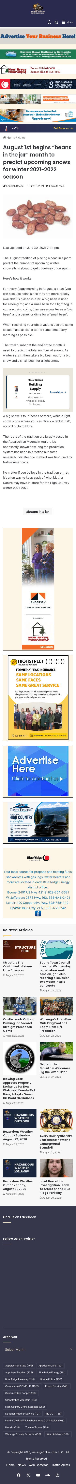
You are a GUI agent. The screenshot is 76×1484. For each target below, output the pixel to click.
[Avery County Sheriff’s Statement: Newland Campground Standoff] (56, 1120)
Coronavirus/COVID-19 (22, 1386)
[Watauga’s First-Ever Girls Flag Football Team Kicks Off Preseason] (56, 1006)
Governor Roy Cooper (20, 1393)
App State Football (19, 1372)
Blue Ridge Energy (52, 1372)
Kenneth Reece (15, 185)
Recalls (12, 1427)
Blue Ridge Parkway (20, 1379)
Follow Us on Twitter (19, 1239)
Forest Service (56, 1386)
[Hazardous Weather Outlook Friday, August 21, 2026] (19, 1168)
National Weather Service (22, 1413)
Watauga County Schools (23, 1434)
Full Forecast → (63, 128)
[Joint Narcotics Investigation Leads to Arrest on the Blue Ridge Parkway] (56, 1168)
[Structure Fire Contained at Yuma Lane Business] (19, 949)
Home (10, 138)
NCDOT (53, 1413)
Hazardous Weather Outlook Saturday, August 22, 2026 (18, 1135)
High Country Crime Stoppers (25, 1406)
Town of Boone (37, 1427)
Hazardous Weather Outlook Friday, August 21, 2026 (18, 1185)
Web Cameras (38, 1465)
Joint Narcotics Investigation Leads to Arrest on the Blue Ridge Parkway (55, 1187)
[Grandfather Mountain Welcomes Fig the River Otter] (56, 1051)
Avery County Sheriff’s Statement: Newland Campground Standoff (56, 1142)
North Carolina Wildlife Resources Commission (34, 1420)
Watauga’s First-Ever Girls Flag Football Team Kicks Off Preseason (55, 1025)
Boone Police (51, 1379)
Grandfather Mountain (21, 1399)
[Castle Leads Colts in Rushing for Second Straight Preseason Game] (19, 1006)
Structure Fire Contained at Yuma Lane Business (17, 966)
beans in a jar (38, 512)
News (21, 138)
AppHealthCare (50, 1365)
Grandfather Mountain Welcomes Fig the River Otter (55, 1068)
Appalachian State (19, 1365)
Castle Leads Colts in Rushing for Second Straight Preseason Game (18, 1025)
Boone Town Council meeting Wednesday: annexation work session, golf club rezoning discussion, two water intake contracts (55, 974)
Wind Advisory (58, 1434)
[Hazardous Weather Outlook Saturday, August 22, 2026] (19, 1118)
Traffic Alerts (60, 1465)
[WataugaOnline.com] (38, 9)
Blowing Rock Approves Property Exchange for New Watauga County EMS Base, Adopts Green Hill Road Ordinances (19, 1088)
